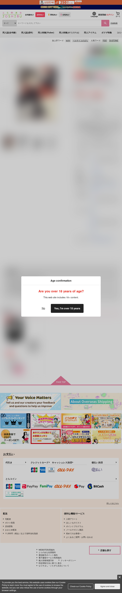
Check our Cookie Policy (80, 586)
